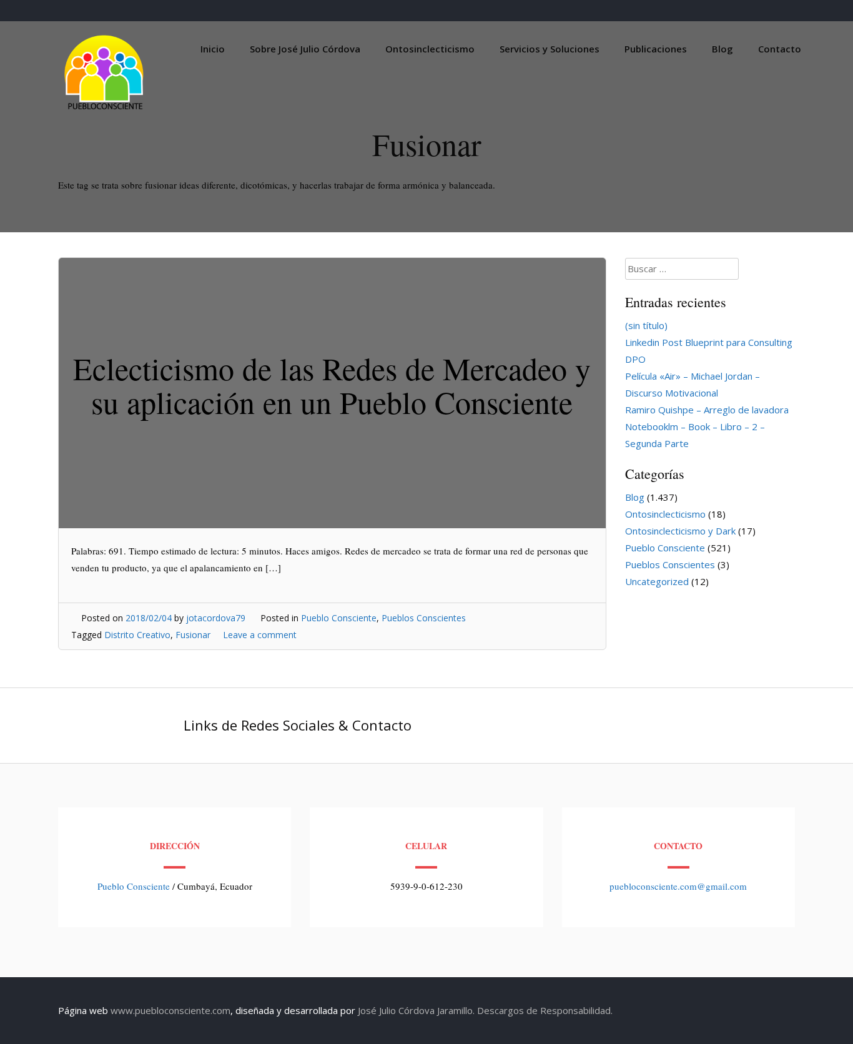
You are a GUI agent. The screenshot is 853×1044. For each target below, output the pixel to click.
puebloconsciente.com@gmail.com (678, 886)
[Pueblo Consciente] (105, 109)
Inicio (212, 48)
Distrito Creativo (137, 635)
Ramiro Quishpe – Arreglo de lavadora (707, 409)
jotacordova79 (215, 618)
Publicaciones (655, 48)
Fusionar (192, 635)
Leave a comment (260, 635)
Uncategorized (657, 581)
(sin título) (646, 325)
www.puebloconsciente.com (170, 1010)
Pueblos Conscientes (424, 618)
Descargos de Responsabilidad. (545, 1010)
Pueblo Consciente (339, 618)
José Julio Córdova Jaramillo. (416, 1010)
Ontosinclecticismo (430, 48)
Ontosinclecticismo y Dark (680, 530)
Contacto (779, 48)
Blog (722, 48)
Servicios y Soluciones (549, 48)
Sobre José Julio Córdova (305, 48)
